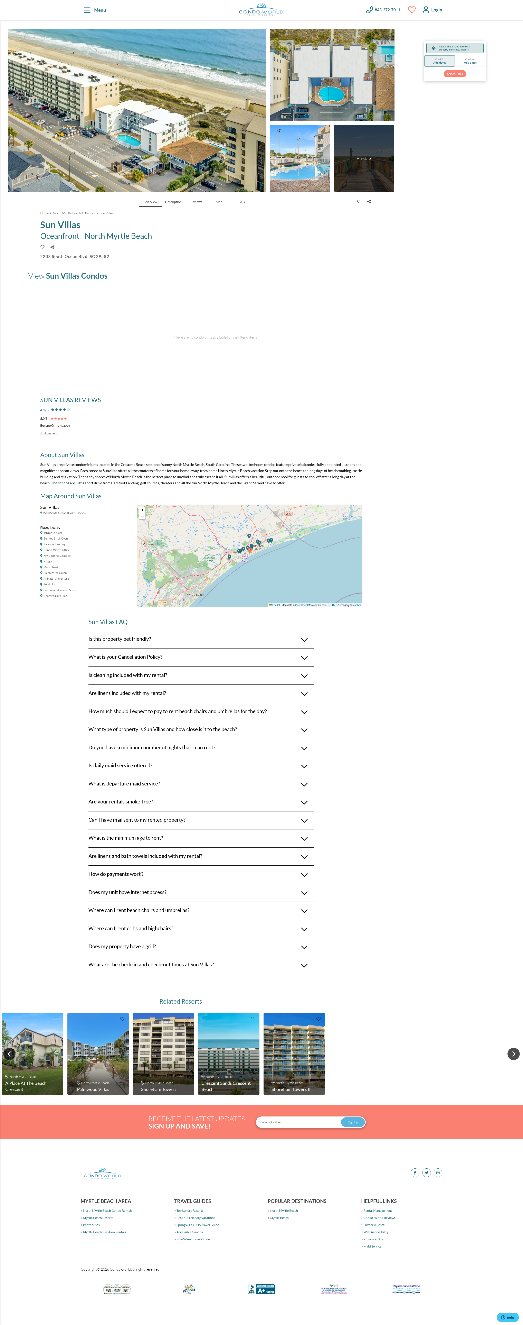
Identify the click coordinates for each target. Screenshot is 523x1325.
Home (44, 213)
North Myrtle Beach (67, 213)
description (173, 202)
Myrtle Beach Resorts (97, 1218)
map (219, 202)
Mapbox (356, 605)
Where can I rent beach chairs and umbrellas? (138, 910)
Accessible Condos (189, 1232)
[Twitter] (426, 1172)
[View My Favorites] (412, 10)
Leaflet (276, 605)
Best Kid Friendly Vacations (195, 1218)
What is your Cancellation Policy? (125, 657)
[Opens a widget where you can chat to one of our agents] (507, 1318)
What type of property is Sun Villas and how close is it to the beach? (162, 729)
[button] (229, 559)
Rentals (90, 213)
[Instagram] (438, 1172)
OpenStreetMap (304, 605)
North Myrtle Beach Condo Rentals (107, 1210)
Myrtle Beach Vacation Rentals (104, 1232)
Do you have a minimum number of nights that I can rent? (151, 747)
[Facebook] (415, 1172)
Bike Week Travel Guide (193, 1239)
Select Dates (455, 73)
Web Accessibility (375, 1232)
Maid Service (372, 1246)
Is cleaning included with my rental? (127, 675)
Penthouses (91, 1225)
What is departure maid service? (124, 783)
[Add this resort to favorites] (359, 202)
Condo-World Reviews (379, 1218)
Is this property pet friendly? (119, 639)
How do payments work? (115, 874)
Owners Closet (373, 1225)
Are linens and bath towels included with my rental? (145, 856)
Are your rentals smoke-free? (120, 801)
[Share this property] (369, 202)
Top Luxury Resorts (189, 1210)
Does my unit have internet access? (127, 892)
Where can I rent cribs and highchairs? (130, 928)
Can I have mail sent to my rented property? (137, 820)
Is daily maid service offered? (120, 765)
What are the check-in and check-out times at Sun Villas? (151, 964)
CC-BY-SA (333, 605)
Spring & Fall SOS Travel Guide (197, 1225)
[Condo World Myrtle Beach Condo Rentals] (261, 10)
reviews (196, 202)
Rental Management (377, 1210)
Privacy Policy (373, 1239)
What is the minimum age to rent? (125, 838)
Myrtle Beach (279, 1218)
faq (242, 202)
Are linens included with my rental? (127, 693)
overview (150, 202)
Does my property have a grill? (122, 946)
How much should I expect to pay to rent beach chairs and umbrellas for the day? (177, 711)
